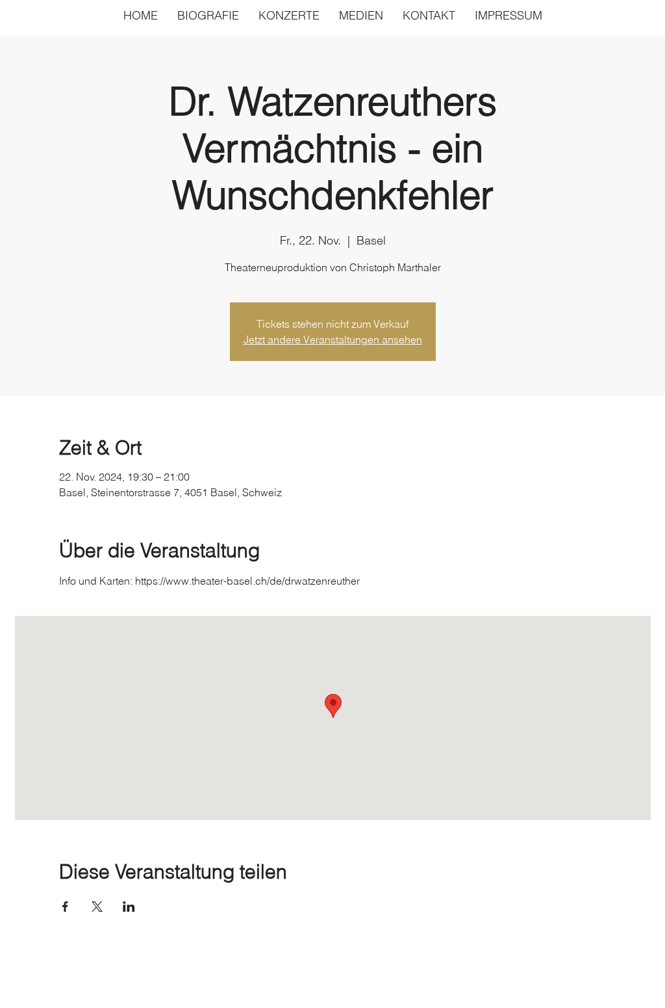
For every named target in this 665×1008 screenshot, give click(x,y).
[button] (361, 15)
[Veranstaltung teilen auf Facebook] (65, 906)
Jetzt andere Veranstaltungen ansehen (333, 339)
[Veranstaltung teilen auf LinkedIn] (129, 906)
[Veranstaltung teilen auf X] (97, 906)
